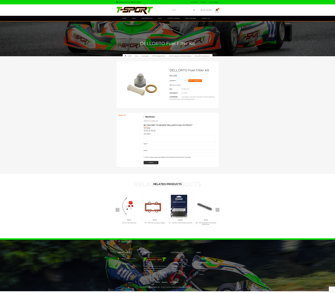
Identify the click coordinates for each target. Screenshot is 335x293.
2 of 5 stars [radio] (147, 131)
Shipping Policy (178, 262)
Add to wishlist (176, 85)
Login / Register (214, 2)
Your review (147, 134)
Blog (160, 18)
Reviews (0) (122, 115)
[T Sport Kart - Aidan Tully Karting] (134, 10)
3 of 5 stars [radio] (149, 131)
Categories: (174, 97)
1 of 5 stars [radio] (145, 131)
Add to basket (195, 81)
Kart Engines (145, 56)
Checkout (203, 2)
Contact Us (206, 18)
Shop (134, 18)
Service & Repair (174, 18)
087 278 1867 (207, 10)
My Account (194, 2)
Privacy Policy (178, 258)
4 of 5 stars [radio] (152, 131)
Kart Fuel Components (196, 97)
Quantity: (173, 80)
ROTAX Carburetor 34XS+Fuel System (180, 56)
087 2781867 (137, 2)
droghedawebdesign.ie (185, 287)
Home (124, 18)
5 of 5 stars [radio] (154, 131)
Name (146, 144)
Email (146, 150)
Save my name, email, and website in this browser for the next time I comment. (168, 157)
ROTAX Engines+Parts (158, 56)
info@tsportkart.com (124, 2)
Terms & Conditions (179, 266)
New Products (147, 18)
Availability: (174, 93)
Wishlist (201, 274)
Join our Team (190, 18)
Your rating (147, 128)
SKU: (171, 89)
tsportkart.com (155, 287)
